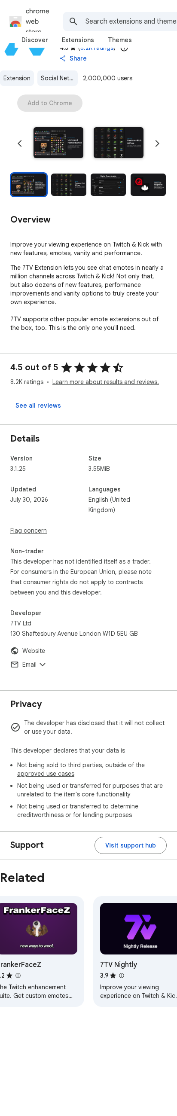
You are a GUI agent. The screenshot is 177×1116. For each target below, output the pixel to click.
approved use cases (45, 774)
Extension (17, 78)
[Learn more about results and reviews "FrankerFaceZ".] (18, 975)
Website (33, 651)
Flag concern (28, 530)
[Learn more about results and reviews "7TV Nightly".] (121, 975)
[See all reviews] (38, 405)
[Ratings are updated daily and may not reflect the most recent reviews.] (124, 47)
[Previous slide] (19, 143)
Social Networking (59, 78)
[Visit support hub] (131, 845)
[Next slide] (157, 143)
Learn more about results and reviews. (105, 382)
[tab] (35, 40)
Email (29, 664)
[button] (58, 143)
